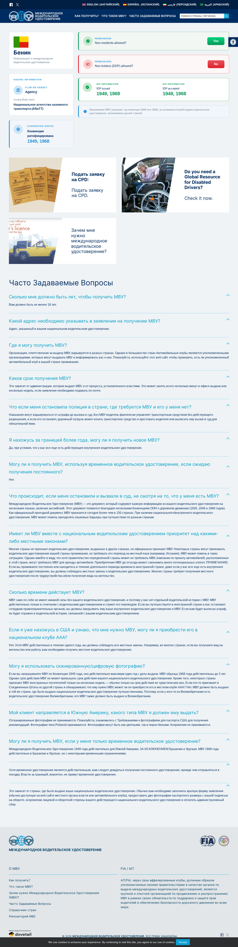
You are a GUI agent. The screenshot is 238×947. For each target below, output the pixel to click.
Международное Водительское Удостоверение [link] (108, 936)
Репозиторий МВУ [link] (22, 916)
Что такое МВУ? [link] (114, 16)
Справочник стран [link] (22, 910)
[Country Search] (226, 16)
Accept (183, 942)
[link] (233, 42)
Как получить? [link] (87, 16)
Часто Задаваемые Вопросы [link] (152, 16)
